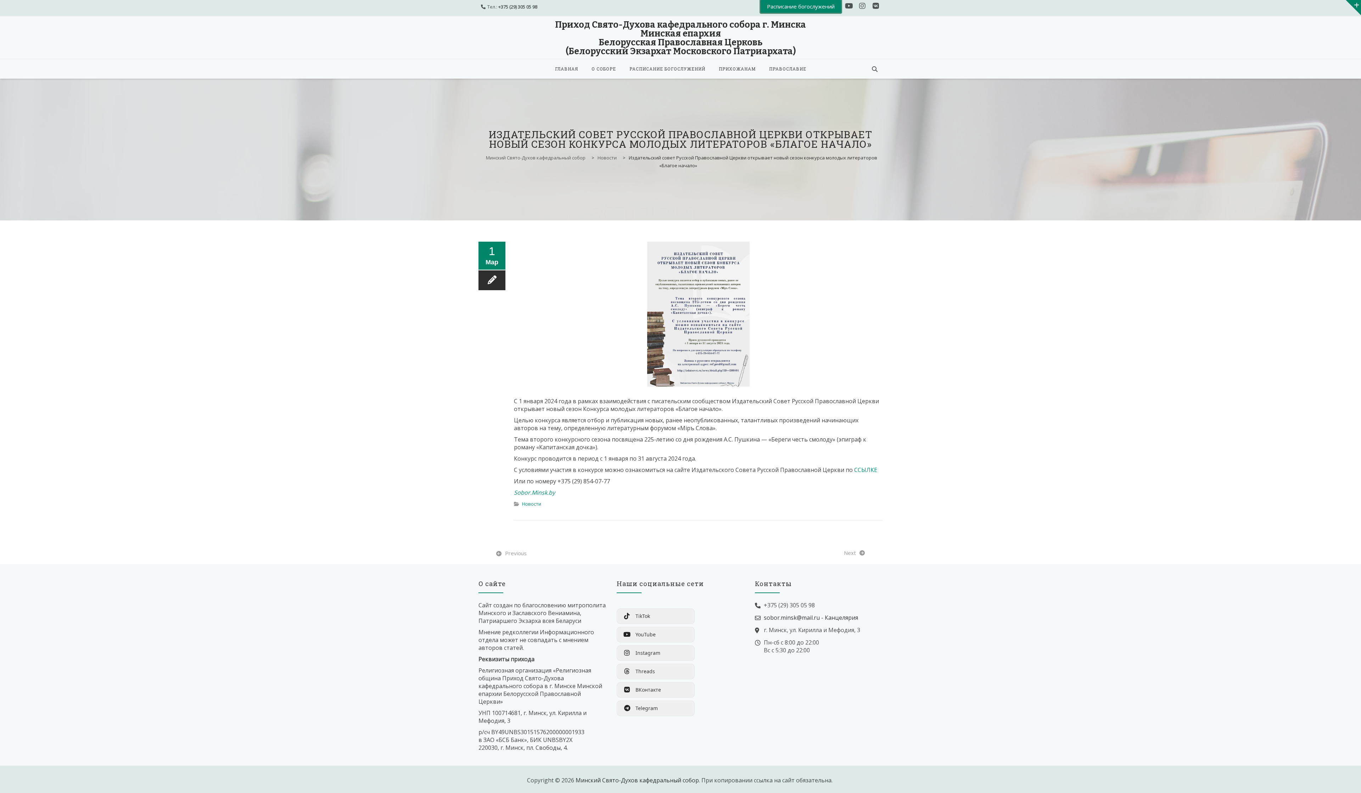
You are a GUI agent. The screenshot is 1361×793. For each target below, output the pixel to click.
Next (850, 552)
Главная (566, 69)
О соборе (604, 69)
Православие (787, 69)
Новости (531, 504)
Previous (516, 553)
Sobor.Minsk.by (534, 492)
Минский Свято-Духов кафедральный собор (637, 780)
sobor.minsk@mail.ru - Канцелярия (811, 618)
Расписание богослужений (667, 69)
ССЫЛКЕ (865, 470)
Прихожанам (737, 69)
